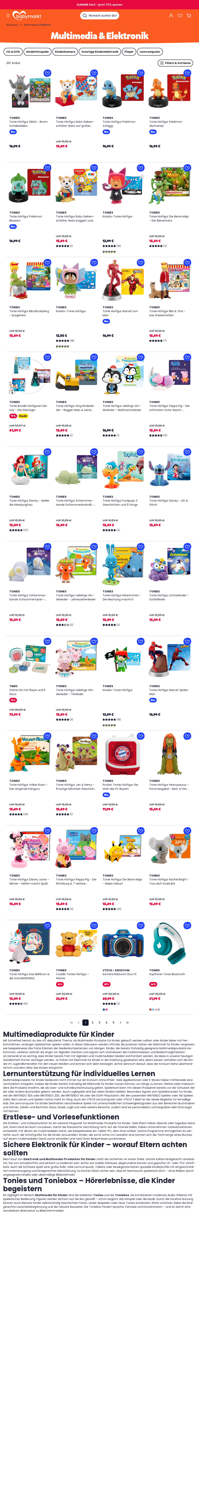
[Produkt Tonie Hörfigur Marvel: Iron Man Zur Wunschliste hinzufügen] (141, 262)
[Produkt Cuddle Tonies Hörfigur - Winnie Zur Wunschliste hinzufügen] (94, 925)
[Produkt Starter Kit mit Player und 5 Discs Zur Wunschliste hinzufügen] (47, 641)
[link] (71, 1022)
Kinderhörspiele (37, 52)
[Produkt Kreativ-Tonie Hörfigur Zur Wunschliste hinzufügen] (141, 168)
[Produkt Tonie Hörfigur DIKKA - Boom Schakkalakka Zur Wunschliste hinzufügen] (47, 73)
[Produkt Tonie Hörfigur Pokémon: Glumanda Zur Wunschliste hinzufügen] (187, 73)
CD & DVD (13, 52)
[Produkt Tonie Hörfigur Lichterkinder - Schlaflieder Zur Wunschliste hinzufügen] (187, 547)
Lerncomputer (150, 52)
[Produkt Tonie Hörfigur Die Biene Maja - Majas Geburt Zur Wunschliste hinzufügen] (141, 831)
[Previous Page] (78, 1022)
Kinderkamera (65, 52)
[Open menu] (8, 15)
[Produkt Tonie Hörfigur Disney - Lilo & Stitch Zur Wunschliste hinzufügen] (187, 452)
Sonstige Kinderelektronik (99, 52)
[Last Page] (127, 1022)
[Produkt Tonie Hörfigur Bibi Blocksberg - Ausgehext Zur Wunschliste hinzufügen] (47, 262)
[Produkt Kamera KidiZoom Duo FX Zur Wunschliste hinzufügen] (141, 925)
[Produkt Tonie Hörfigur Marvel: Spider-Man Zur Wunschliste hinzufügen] (187, 641)
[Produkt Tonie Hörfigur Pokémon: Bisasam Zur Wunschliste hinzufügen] (47, 168)
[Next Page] (120, 1022)
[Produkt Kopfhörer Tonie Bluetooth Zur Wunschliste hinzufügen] (187, 925)
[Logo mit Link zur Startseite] (26, 15)
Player (129, 52)
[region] (29, 91)
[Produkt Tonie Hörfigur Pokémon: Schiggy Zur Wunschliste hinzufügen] (141, 73)
